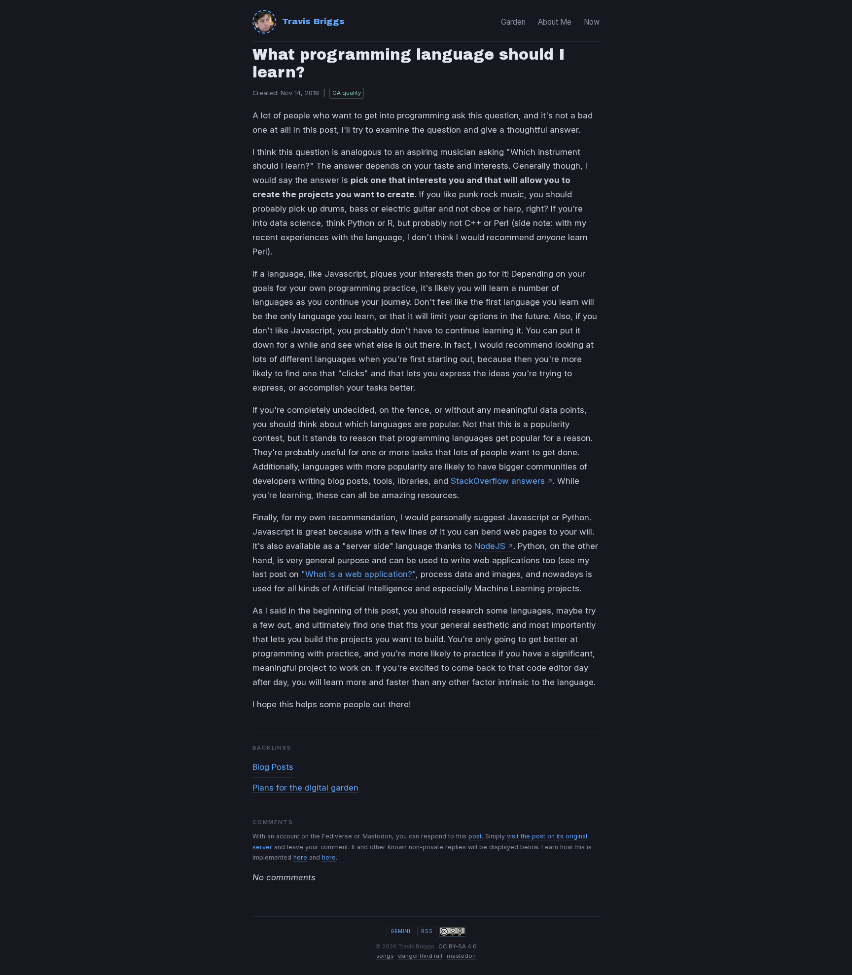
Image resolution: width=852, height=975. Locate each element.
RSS (426, 931)
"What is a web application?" (358, 574)
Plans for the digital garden (305, 788)
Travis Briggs (313, 21)
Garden (513, 22)
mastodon (461, 955)
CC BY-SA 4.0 (457, 946)
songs (384, 955)
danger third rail (420, 955)
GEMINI (400, 931)
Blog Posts (272, 767)
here (300, 857)
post (475, 836)
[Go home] (264, 22)
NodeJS (489, 546)
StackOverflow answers (498, 481)
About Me (554, 22)
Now (592, 22)
